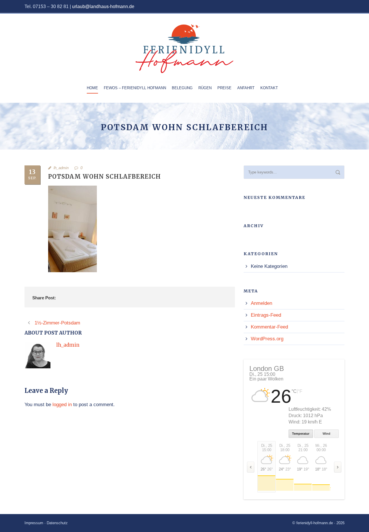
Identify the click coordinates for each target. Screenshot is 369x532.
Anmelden (261, 303)
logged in (62, 404)
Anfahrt (246, 88)
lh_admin (61, 168)
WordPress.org (267, 338)
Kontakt (269, 88)
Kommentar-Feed (269, 327)
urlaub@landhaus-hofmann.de (103, 6)
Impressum (34, 523)
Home (92, 88)
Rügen (205, 88)
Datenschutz (57, 523)
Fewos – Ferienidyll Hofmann (135, 88)
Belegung (182, 88)
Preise (224, 88)
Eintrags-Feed (266, 315)
